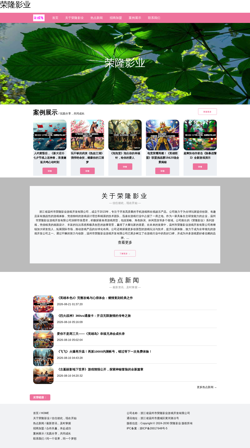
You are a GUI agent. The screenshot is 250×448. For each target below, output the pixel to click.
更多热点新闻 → (207, 387)
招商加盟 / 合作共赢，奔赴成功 (52, 428)
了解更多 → (125, 254)
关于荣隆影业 (74, 18)
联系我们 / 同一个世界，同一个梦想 (55, 438)
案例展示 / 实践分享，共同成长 (52, 433)
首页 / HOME (41, 413)
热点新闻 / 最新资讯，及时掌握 (52, 423)
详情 (50, 171)
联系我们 (154, 18)
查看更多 (125, 242)
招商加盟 (116, 18)
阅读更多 (207, 112)
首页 (55, 18)
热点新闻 (96, 18)
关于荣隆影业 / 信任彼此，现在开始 (55, 418)
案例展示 (135, 18)
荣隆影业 (15, 4)
